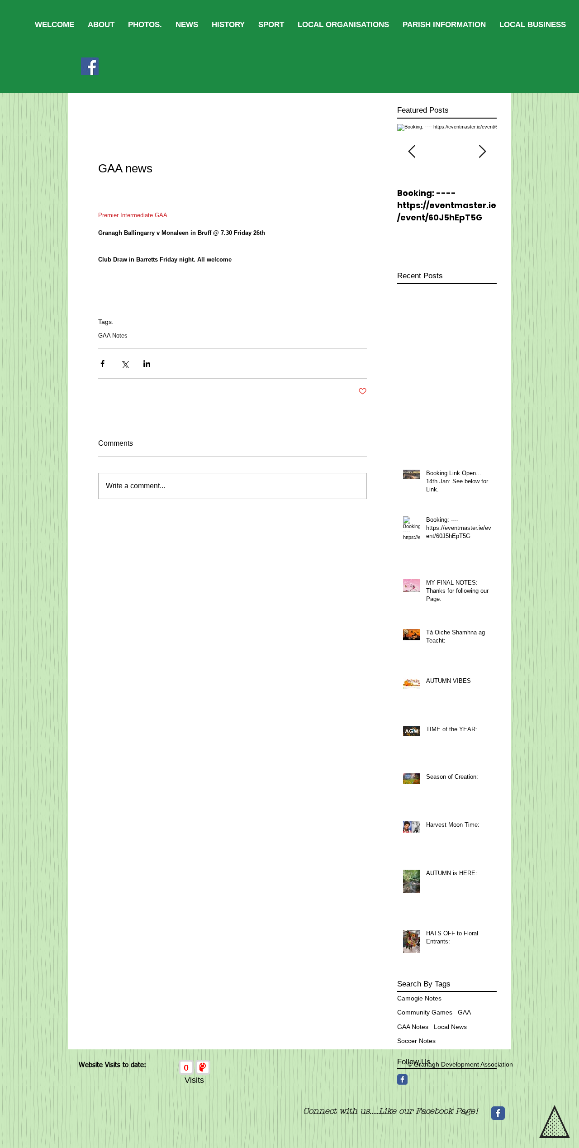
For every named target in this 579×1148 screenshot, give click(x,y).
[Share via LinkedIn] (146, 363)
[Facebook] (90, 66)
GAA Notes (113, 335)
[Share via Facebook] (102, 363)
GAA (464, 1012)
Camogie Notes (419, 998)
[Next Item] (482, 152)
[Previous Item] (412, 152)
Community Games (424, 1012)
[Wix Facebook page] (498, 1113)
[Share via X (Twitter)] (124, 363)
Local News (450, 1026)
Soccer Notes (416, 1040)
